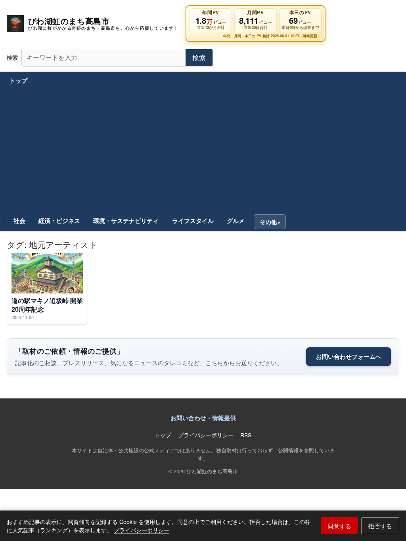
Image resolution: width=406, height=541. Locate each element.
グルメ (236, 220)
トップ (18, 80)
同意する (339, 525)
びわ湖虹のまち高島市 (212, 471)
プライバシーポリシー (141, 530)
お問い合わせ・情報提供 (203, 417)
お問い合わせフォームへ (348, 356)
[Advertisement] (203, 151)
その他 (268, 222)
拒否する (380, 525)
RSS (245, 435)
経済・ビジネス (59, 220)
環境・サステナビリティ (126, 220)
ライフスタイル (193, 220)
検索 (199, 57)
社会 (19, 220)
